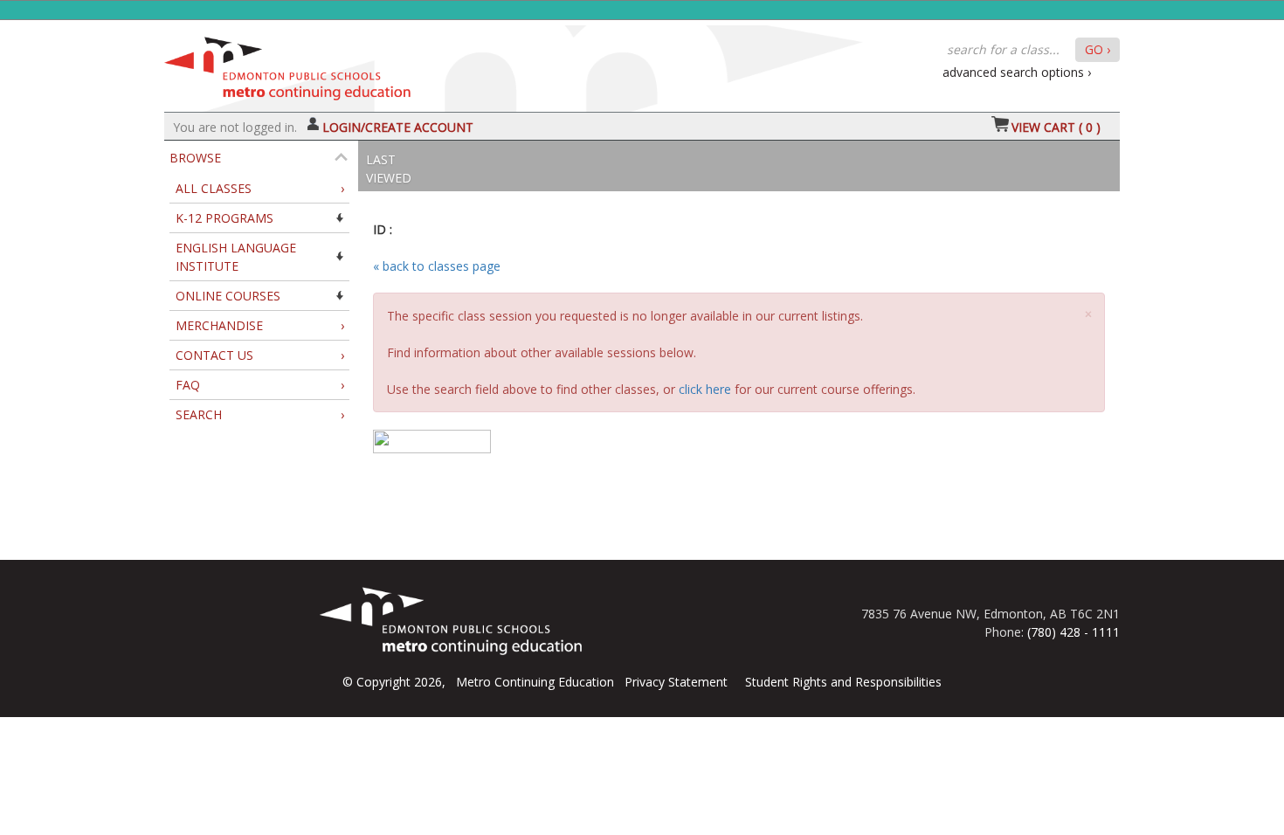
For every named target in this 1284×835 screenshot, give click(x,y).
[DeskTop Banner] (287, 64)
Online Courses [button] (228, 295)
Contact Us (260, 355)
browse (195, 157)
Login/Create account (397, 127)
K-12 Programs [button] (224, 218)
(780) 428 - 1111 (1073, 632)
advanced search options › (1016, 72)
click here (705, 389)
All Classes (260, 188)
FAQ (260, 384)
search (260, 414)
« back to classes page (436, 266)
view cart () (1056, 127)
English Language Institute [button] (236, 256)
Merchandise (260, 325)
